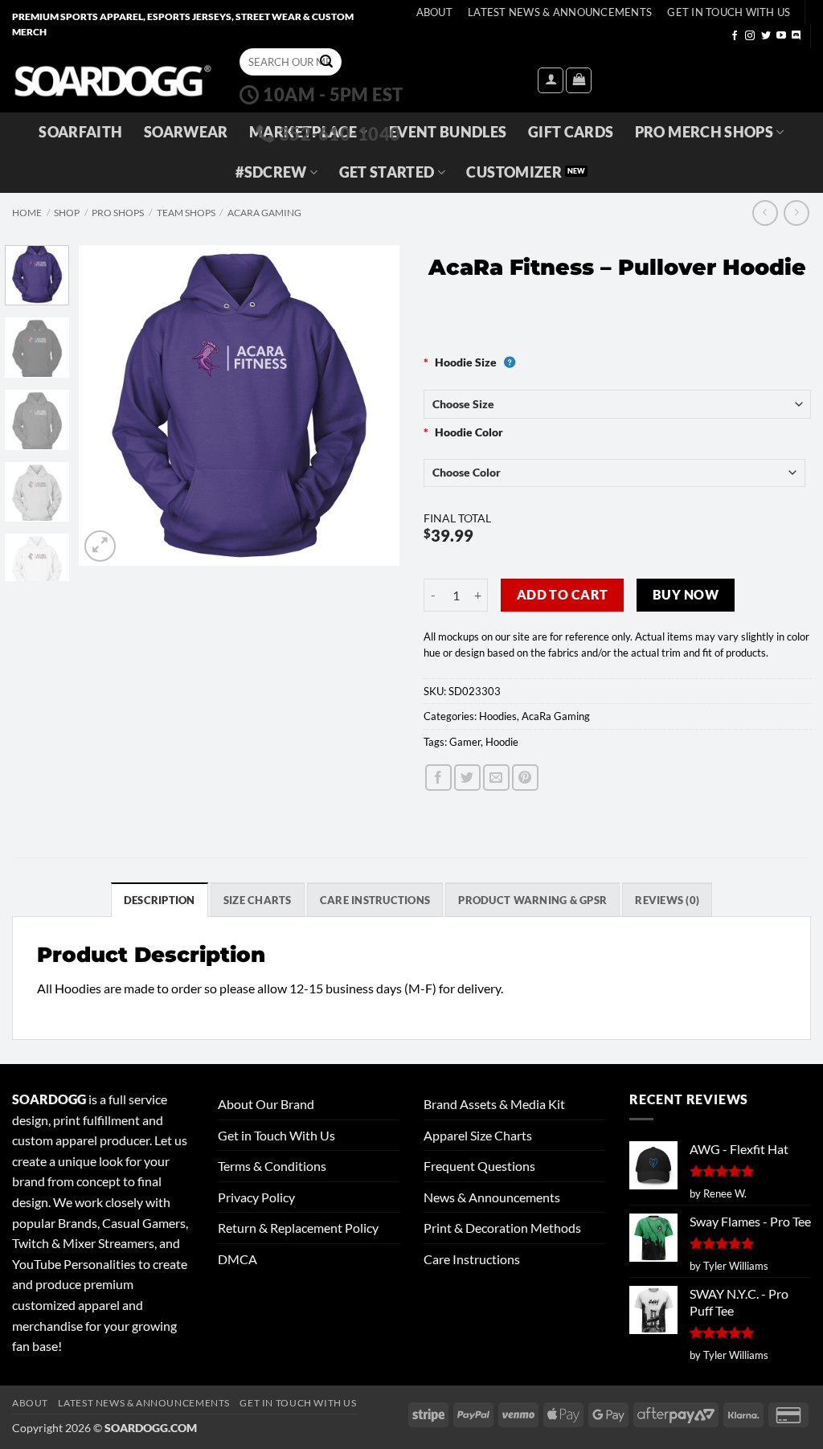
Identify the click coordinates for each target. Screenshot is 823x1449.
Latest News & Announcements (560, 12)
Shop (67, 213)
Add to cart (562, 594)
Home (27, 213)
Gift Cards (571, 132)
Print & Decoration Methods (502, 1227)
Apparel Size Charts (478, 1135)
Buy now (686, 594)
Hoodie (501, 741)
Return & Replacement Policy (298, 1227)
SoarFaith (80, 132)
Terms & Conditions (272, 1165)
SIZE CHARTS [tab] (257, 900)
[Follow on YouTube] (781, 36)
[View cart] (579, 80)
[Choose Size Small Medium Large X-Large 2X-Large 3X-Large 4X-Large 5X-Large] (617, 404)
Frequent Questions (479, 1165)
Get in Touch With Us (276, 1135)
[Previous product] (796, 212)
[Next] (372, 405)
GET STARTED (387, 172)
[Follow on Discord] (796, 36)
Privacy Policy (256, 1197)
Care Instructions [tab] (375, 900)
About (434, 12)
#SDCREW (270, 172)
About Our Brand (266, 1103)
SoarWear (186, 132)
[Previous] (106, 405)
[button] (550, 80)
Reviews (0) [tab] (667, 900)
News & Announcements (492, 1197)
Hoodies (498, 716)
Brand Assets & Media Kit (494, 1103)
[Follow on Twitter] (766, 36)
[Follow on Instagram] (750, 36)
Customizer (514, 172)
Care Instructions (472, 1259)
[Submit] (326, 62)
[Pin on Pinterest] (525, 777)
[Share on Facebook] (438, 777)
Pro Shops (118, 213)
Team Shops (186, 213)
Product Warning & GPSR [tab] (532, 900)
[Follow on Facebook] (734, 36)
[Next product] (764, 212)
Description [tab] (159, 900)
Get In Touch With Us (728, 12)
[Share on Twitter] (467, 777)
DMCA (237, 1259)
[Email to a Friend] (496, 777)
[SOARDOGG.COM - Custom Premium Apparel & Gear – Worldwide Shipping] (112, 80)
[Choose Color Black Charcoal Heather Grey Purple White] (614, 473)
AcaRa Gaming (264, 213)
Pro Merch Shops (704, 132)
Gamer (465, 741)
